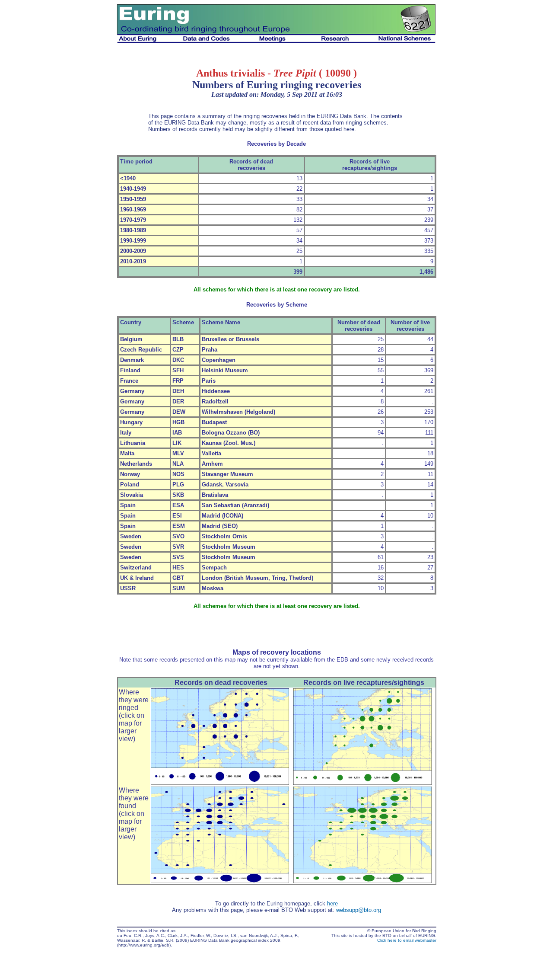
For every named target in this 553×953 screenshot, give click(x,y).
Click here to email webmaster (406, 940)
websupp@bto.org (358, 910)
